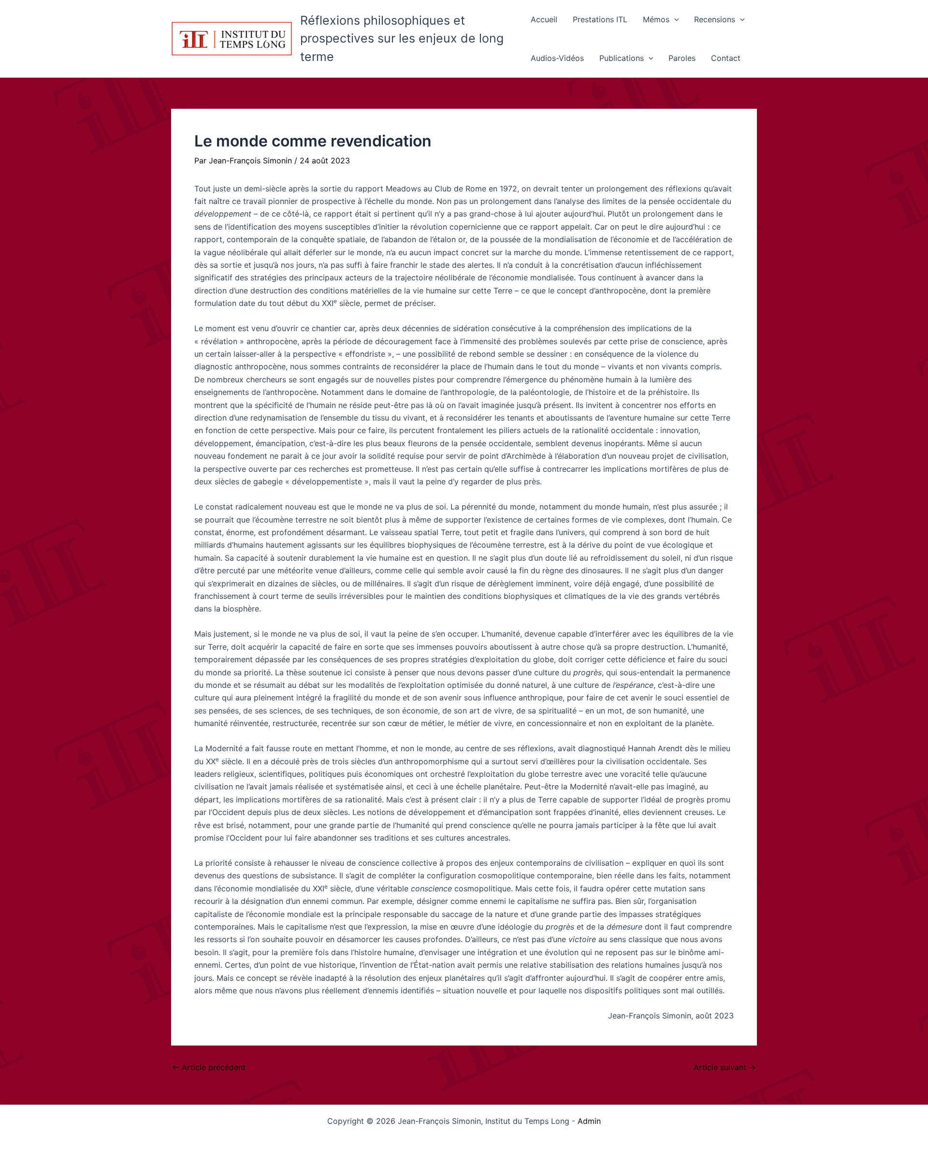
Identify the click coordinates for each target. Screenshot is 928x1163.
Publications (621, 58)
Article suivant (725, 1067)
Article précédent (209, 1067)
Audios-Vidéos (557, 58)
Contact (725, 58)
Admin (589, 1121)
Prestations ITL (600, 19)
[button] (674, 19)
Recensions (714, 19)
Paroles (682, 58)
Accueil (544, 19)
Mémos (656, 19)
